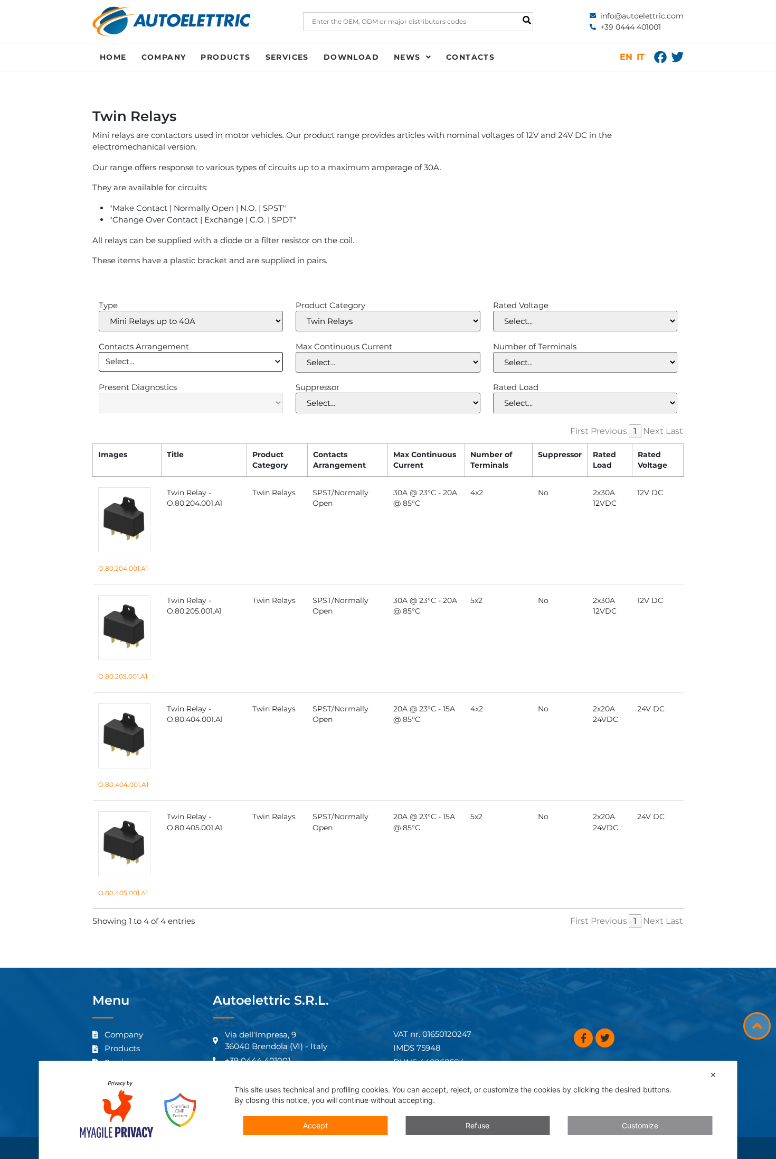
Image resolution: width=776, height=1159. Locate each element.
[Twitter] (677, 57)
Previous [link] (609, 431)
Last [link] (674, 431)
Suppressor (317, 387)
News (407, 57)
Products (225, 57)
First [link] (579, 431)
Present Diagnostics (138, 387)
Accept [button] (315, 1125)
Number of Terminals (534, 346)
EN (626, 57)
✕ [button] (713, 1074)
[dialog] (388, 1110)
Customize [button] (640, 1125)
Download (351, 57)
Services (287, 57)
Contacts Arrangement (144, 346)
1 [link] (635, 431)
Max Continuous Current (344, 346)
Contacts (470, 57)
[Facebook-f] (583, 1037)
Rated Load (515, 387)
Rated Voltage (520, 305)
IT (641, 57)
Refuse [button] (477, 1125)
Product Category (330, 305)
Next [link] (653, 431)
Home (113, 57)
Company (163, 57)
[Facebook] (660, 57)
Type (108, 305)
